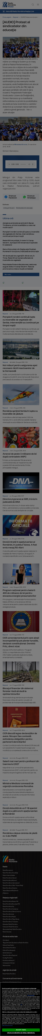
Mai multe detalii (30, 995)
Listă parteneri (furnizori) (7, 1025)
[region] (21, 1009)
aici (21, 1004)
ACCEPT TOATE (21, 1030)
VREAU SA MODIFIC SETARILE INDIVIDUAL (21, 1033)
